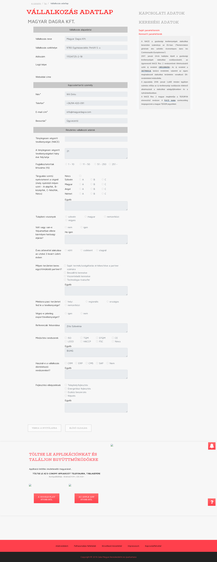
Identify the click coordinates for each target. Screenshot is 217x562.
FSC (101, 341)
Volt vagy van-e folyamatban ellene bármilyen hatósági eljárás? (45, 232)
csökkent (88, 250)
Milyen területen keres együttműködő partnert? (49, 267)
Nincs (68, 176)
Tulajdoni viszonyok (46, 216)
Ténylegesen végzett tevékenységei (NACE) (47, 140)
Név (38, 94)
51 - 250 (101, 164)
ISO (69, 338)
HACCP (87, 341)
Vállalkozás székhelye (46, 47)
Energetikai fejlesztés (79, 388)
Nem (112, 363)
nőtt (70, 250)
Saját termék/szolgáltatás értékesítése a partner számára (93, 267)
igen (85, 227)
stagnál (102, 250)
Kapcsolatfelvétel (153, 546)
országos (114, 301)
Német (68, 193)
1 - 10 (71, 164)
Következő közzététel (112, 546)
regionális (93, 301)
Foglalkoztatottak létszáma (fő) (45, 166)
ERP (80, 363)
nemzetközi (113, 216)
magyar (91, 216)
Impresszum (133, 546)
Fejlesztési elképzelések (48, 385)
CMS (91, 363)
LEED (71, 341)
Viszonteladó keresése (78, 276)
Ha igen (69, 232)
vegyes (72, 220)
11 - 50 (86, 164)
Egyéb (68, 199)
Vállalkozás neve (44, 38)
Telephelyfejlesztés (78, 385)
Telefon (40, 103)
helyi (70, 301)
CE (116, 338)
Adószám (40, 56)
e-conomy (36, 3)
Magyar (69, 184)
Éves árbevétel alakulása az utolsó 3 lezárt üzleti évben (48, 254)
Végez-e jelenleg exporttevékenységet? (47, 315)
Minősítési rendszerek (47, 338)
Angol (68, 189)
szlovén (72, 216)
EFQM (102, 338)
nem (70, 227)
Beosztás (41, 120)
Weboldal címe (43, 77)
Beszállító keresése (77, 272)
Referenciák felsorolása (48, 325)
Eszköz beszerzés (77, 392)
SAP (101, 363)
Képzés (71, 395)
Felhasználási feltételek (85, 546)
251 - (114, 164)
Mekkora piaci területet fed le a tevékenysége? (48, 303)
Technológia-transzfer (78, 279)
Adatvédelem (62, 546)
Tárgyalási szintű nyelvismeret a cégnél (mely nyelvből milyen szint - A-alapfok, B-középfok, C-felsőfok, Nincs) (47, 185)
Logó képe (41, 64)
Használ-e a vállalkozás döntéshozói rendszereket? (47, 367)
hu (45, 3)
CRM (70, 363)
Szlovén (69, 179)
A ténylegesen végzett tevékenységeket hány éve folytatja (48, 153)
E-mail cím (42, 112)
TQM (86, 338)
